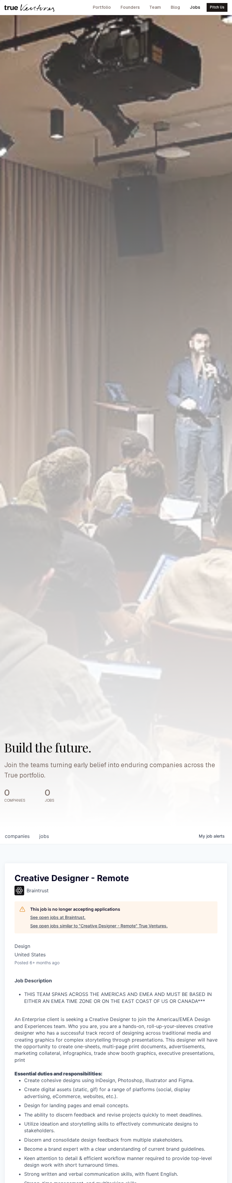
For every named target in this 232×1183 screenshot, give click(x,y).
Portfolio (102, 7)
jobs (44, 836)
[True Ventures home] (29, 7)
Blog (175, 7)
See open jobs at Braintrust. (57, 917)
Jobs (195, 7)
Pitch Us (217, 7)
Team (155, 7)
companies (17, 836)
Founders (130, 7)
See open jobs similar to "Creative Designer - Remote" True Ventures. (99, 925)
